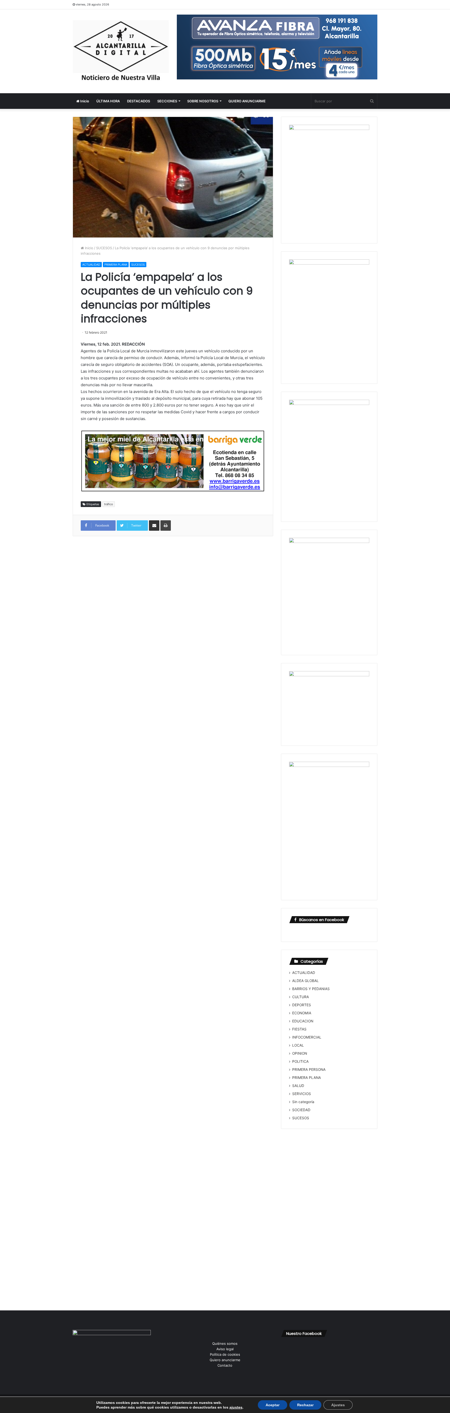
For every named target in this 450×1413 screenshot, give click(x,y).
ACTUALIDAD (91, 264)
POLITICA (300, 1061)
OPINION (299, 1053)
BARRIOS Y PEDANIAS (311, 989)
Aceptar (272, 1405)
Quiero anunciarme (225, 1360)
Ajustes (338, 1405)
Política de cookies (225, 1354)
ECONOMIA (301, 1013)
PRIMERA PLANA (115, 264)
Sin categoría (303, 1102)
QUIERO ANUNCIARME (247, 101)
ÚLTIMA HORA (108, 101)
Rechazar (305, 1405)
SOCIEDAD (301, 1110)
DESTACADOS (138, 101)
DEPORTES (301, 1005)
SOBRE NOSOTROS (202, 101)
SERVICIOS (301, 1094)
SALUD (298, 1086)
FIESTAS (299, 1029)
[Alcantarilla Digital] (121, 51)
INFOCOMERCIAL (306, 1037)
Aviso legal (225, 1349)
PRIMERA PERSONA (309, 1069)
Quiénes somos (225, 1343)
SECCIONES (167, 101)
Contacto (224, 1365)
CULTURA (300, 997)
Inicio (84, 101)
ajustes (235, 1407)
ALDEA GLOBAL (305, 981)
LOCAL (298, 1045)
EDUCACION (302, 1021)
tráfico (108, 504)
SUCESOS (104, 248)
